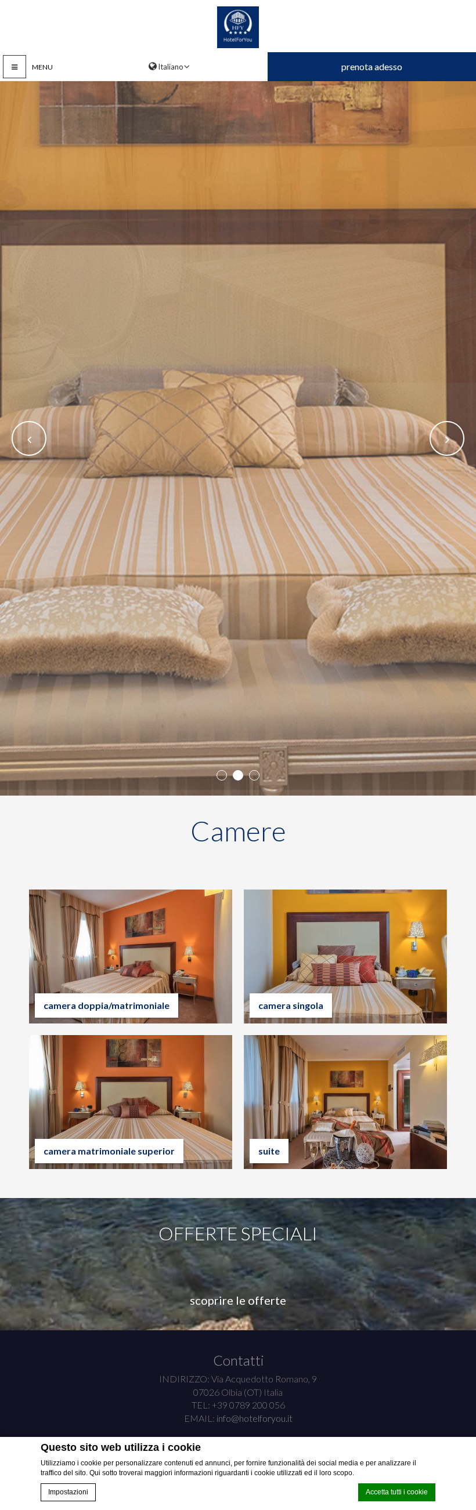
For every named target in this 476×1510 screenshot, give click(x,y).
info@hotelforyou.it (255, 1418)
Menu (42, 67)
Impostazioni (68, 1492)
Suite (269, 1150)
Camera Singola (290, 1005)
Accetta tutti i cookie (397, 1492)
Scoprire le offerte (238, 1300)
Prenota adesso (371, 66)
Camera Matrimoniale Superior (109, 1150)
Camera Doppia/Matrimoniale (107, 1005)
